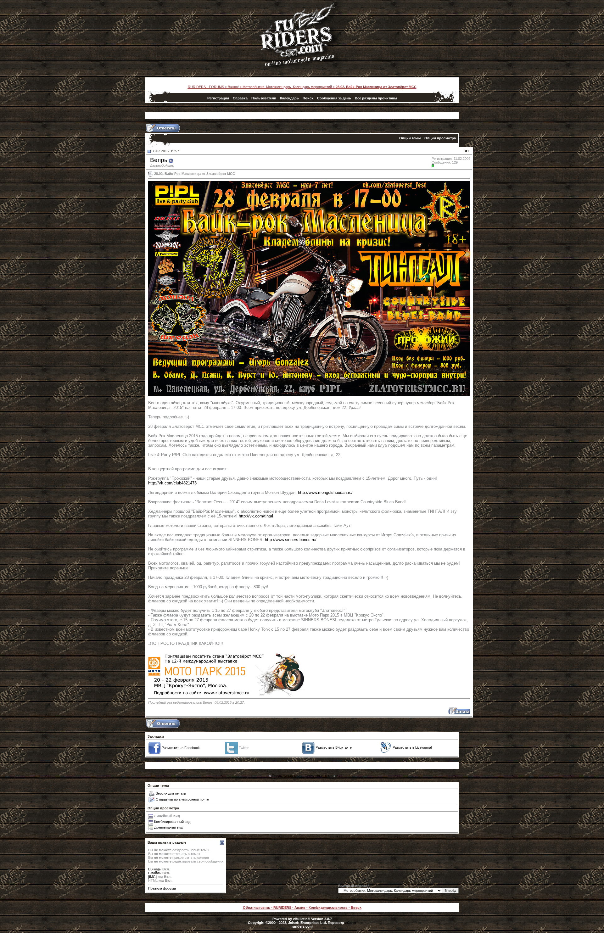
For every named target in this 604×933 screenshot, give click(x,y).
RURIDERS (282, 907)
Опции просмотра (440, 138)
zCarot (350, 923)
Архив (299, 907)
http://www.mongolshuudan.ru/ (325, 492)
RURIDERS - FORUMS (206, 87)
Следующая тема (319, 776)
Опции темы (410, 138)
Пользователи (263, 98)
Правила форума (162, 888)
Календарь (289, 98)
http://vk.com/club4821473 (172, 483)
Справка (240, 98)
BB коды (154, 869)
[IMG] (152, 877)
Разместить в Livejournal (412, 747)
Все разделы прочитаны (376, 98)
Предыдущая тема (287, 776)
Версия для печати (171, 793)
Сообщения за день (334, 98)
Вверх (356, 907)
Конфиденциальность (328, 907)
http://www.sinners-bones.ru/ (290, 539)
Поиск (308, 98)
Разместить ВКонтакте (334, 747)
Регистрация (218, 98)
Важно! (233, 87)
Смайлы (154, 873)
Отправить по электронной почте (182, 799)
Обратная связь (256, 907)
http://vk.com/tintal (256, 516)
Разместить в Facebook (181, 748)
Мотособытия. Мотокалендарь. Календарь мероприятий (287, 87)
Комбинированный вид (172, 822)
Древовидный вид (168, 827)
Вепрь (158, 160)
